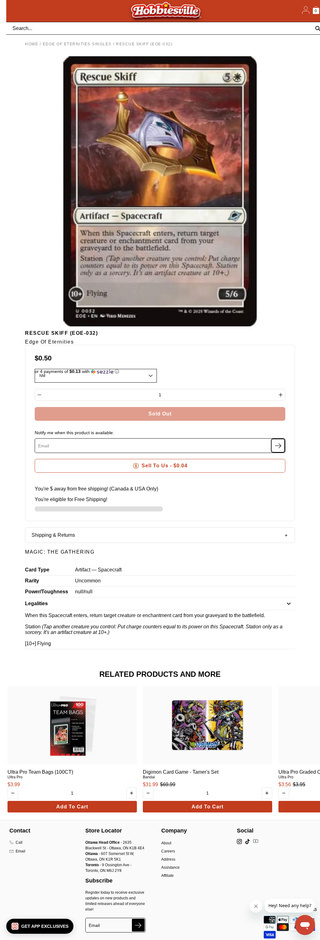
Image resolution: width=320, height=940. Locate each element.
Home (31, 44)
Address (168, 859)
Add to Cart (72, 806)
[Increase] (280, 395)
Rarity (32, 580)
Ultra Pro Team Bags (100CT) (40, 772)
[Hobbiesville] (165, 11)
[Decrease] (39, 395)
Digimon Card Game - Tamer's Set (180, 772)
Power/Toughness (46, 591)
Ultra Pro (15, 777)
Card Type (37, 569)
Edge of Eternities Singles (77, 44)
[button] (39, 926)
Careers (168, 851)
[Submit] (138, 925)
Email (20, 851)
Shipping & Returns (53, 535)
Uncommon (88, 580)
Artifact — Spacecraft (98, 569)
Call (19, 842)
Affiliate (167, 875)
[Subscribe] (278, 446)
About (166, 843)
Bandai (149, 777)
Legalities (36, 603)
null (79, 591)
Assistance (170, 867)
